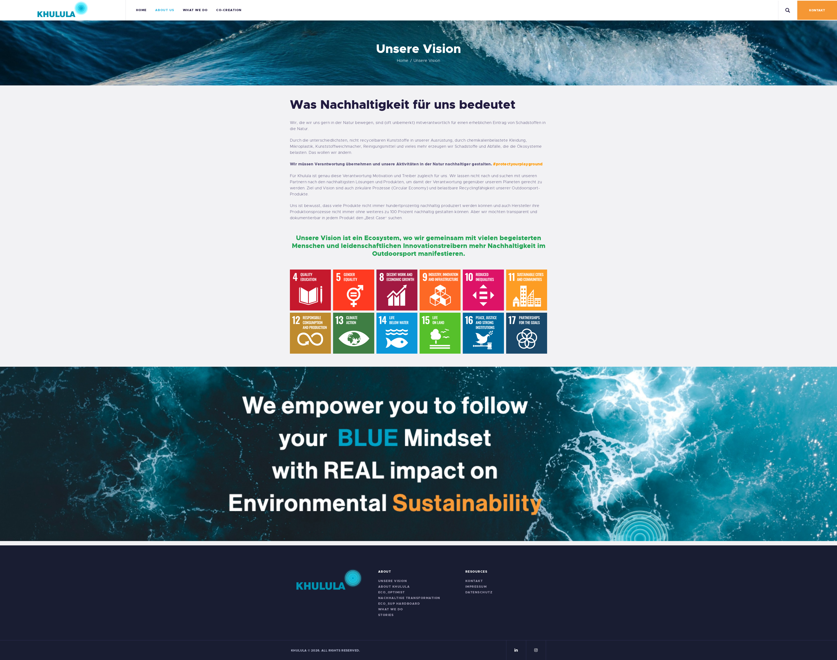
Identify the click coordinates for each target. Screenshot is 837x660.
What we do (390, 609)
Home (402, 60)
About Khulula (394, 587)
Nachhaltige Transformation (409, 598)
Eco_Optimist (391, 592)
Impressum (476, 587)
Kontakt (474, 581)
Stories (386, 615)
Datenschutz (479, 592)
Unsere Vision (392, 581)
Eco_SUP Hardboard (399, 604)
